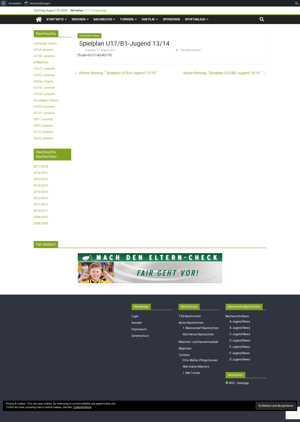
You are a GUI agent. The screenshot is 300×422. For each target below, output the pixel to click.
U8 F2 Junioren (43, 125)
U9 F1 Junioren (43, 119)
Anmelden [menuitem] (15, 3)
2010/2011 (41, 210)
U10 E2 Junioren (44, 106)
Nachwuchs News (89, 35)
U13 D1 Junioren (44, 87)
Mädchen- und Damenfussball (198, 342)
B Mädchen (41, 62)
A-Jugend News (240, 321)
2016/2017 (41, 173)
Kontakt (137, 322)
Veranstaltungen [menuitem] (39, 3)
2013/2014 (41, 191)
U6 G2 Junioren (43, 138)
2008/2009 (41, 223)
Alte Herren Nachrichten (198, 334)
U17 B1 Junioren (44, 56)
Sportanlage (195, 19)
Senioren (79, 19)
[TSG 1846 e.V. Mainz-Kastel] (39, 19)
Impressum (139, 329)
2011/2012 (41, 204)
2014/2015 (41, 185)
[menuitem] (3, 3)
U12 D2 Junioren (44, 94)
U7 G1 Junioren (43, 132)
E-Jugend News (240, 346)
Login (135, 316)
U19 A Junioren (43, 49)
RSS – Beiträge (238, 383)
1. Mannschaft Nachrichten (201, 328)
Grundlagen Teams (46, 100)
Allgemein (185, 348)
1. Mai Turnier (191, 372)
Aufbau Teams (43, 81)
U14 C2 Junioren (44, 75)
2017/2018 (41, 166)
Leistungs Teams (45, 43)
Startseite (55, 19)
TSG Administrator (190, 50)
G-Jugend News (240, 359)
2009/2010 (41, 217)
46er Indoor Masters (196, 366)
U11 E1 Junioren (44, 113)
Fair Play (148, 19)
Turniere (127, 19)
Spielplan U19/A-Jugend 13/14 (114, 73)
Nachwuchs (102, 19)
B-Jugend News (240, 327)
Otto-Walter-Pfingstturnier (200, 360)
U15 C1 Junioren (44, 68)
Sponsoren (171, 19)
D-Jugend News (240, 340)
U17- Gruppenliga (96, 10)
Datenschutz (140, 335)
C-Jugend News (240, 334)
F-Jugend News (240, 353)
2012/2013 (41, 198)
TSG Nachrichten (190, 316)
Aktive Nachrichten (191, 322)
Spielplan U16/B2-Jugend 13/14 (237, 73)
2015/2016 (41, 179)
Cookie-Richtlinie (82, 407)
